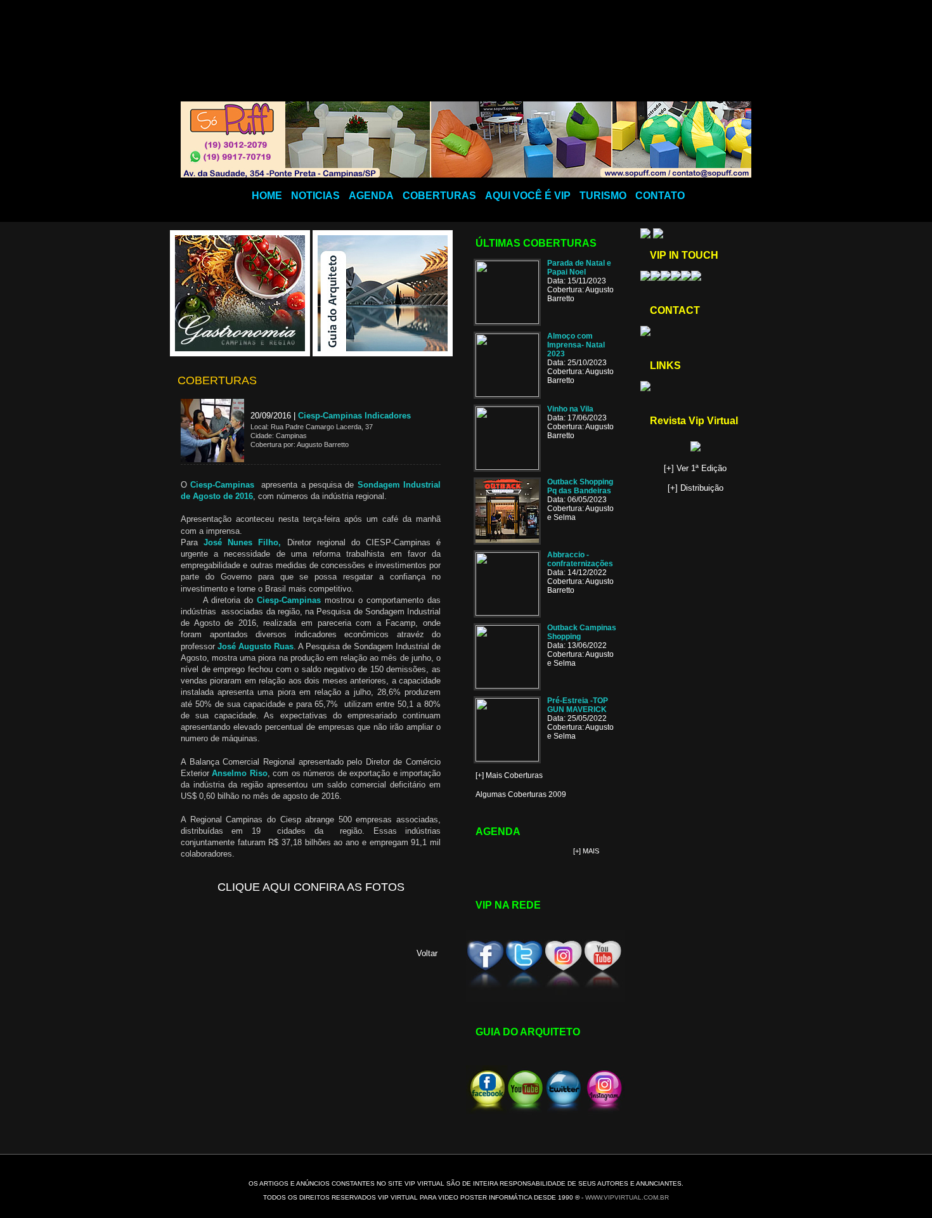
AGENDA (371, 195)
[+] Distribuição (695, 488)
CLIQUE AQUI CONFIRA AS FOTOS (311, 887)
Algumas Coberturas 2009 (521, 794)
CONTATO (660, 195)
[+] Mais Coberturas (509, 775)
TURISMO (602, 195)
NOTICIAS (315, 195)
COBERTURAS (439, 195)
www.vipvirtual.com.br (627, 1197)
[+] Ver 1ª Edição (695, 468)
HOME (267, 195)
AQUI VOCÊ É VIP (528, 195)
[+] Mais (586, 851)
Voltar (427, 953)
